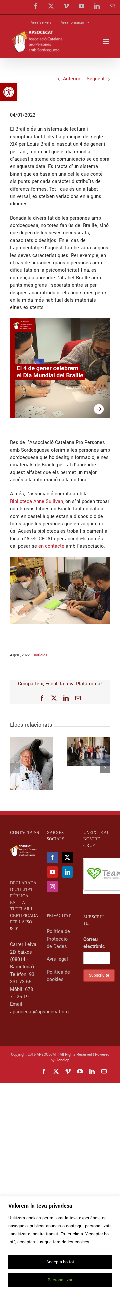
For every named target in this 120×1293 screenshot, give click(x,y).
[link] (8, 92)
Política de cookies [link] (58, 976)
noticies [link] (40, 655)
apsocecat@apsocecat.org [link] (39, 1011)
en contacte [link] (50, 546)
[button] (15, 768)
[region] (60, 1244)
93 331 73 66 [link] (22, 978)
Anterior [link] (71, 78)
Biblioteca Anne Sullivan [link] (36, 501)
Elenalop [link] (62, 1060)
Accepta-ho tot (60, 1262)
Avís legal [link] (57, 959)
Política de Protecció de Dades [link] (58, 939)
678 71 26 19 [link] (21, 993)
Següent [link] (96, 78)
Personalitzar (60, 1280)
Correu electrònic (94, 943)
